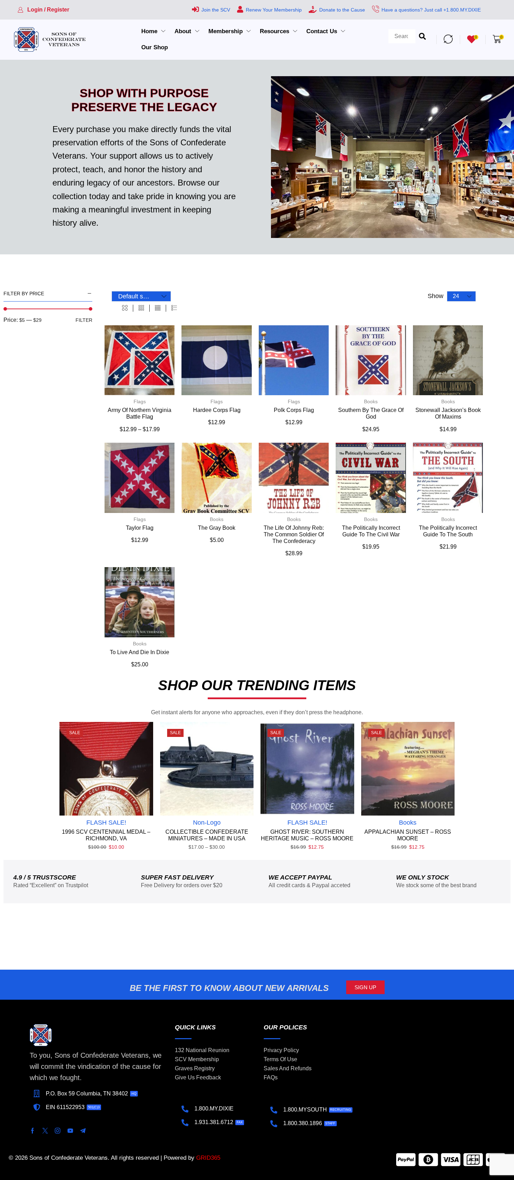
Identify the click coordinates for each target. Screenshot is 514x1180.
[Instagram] (57, 1131)
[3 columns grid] (141, 308)
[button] (43, 9)
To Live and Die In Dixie (139, 652)
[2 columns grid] (125, 308)
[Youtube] (70, 1131)
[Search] (422, 39)
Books (371, 401)
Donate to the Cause (342, 10)
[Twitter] (45, 1131)
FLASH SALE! (106, 822)
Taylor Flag (140, 528)
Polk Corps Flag (294, 410)
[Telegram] (83, 1131)
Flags (140, 401)
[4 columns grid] (157, 308)
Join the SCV (215, 10)
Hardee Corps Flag (217, 410)
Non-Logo (207, 822)
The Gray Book (216, 528)
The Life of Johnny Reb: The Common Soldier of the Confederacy (294, 534)
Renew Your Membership (274, 10)
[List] (174, 308)
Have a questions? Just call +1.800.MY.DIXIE (431, 10)
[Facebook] (32, 1131)
